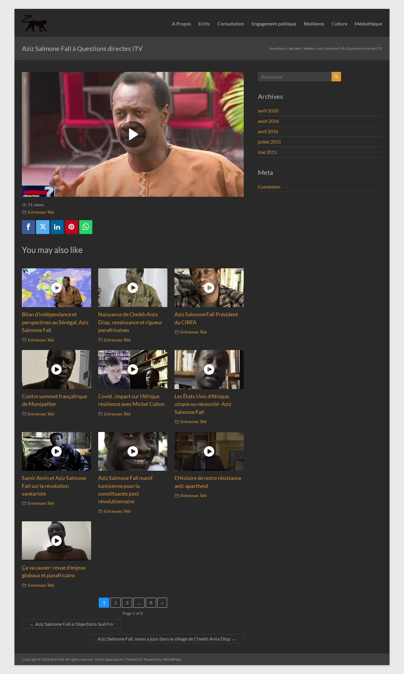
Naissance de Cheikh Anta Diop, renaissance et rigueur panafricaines (130, 322)
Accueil (294, 48)
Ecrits (204, 23)
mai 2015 (267, 152)
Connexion (269, 186)
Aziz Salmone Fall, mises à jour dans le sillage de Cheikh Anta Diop (167, 638)
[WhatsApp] (85, 227)
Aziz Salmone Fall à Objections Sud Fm (71, 624)
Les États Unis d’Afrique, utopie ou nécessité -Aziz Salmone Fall (202, 404)
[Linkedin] (57, 227)
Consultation (230, 23)
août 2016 (268, 121)
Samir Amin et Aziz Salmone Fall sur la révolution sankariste (54, 486)
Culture (339, 23)
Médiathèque (368, 23)
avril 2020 (268, 110)
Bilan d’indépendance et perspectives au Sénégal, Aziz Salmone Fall (55, 322)
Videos (308, 48)
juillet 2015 (269, 141)
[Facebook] (28, 227)
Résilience (314, 23)
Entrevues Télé (41, 212)
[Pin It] (71, 227)
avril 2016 (268, 131)
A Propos (181, 23)
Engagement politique (274, 23)
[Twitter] (42, 227)
